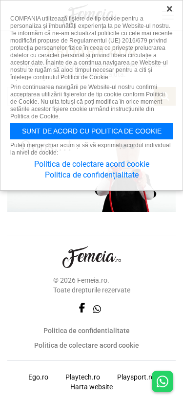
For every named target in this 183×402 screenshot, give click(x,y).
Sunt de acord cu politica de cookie (92, 131)
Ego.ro (38, 377)
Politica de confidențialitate (92, 174)
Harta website (91, 387)
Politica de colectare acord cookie (86, 345)
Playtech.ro (82, 377)
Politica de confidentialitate (86, 331)
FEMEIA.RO (91, 257)
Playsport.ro (136, 377)
